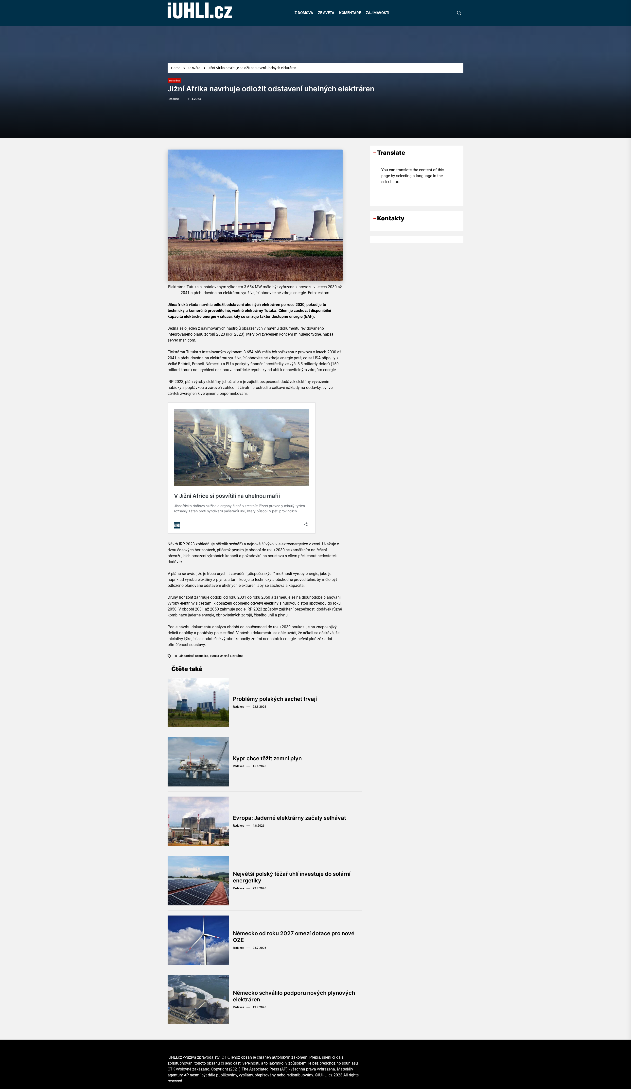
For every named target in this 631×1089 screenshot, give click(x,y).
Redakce (173, 99)
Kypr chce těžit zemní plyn (267, 758)
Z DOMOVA (304, 13)
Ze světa (174, 80)
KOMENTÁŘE (350, 13)
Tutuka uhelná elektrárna (227, 656)
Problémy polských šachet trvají (275, 699)
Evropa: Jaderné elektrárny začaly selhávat (289, 818)
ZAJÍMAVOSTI (377, 13)
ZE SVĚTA (326, 13)
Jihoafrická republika (193, 656)
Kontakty (390, 218)
